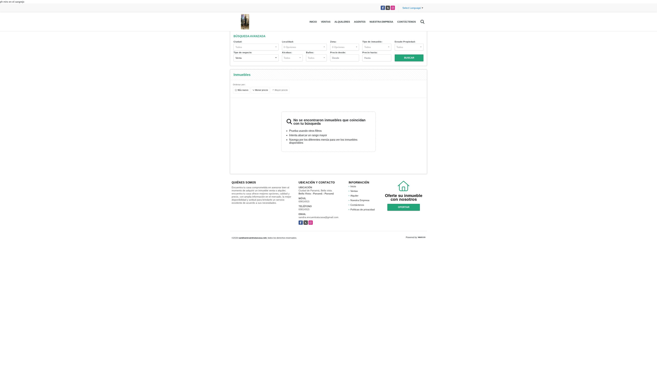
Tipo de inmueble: (372, 42)
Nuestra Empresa (381, 21)
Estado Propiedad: (405, 42)
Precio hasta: (370, 52)
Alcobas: (287, 52)
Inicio (313, 21)
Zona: (333, 42)
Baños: (310, 52)
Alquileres (342, 21)
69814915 (304, 201)
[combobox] (256, 47)
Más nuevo (242, 90)
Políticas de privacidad (362, 209)
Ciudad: (238, 42)
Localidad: (288, 42)
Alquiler (354, 195)
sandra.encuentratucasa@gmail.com (318, 217)
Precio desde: (338, 52)
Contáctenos (406, 21)
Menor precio (261, 90)
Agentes (359, 21)
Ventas (325, 21)
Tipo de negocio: (243, 52)
